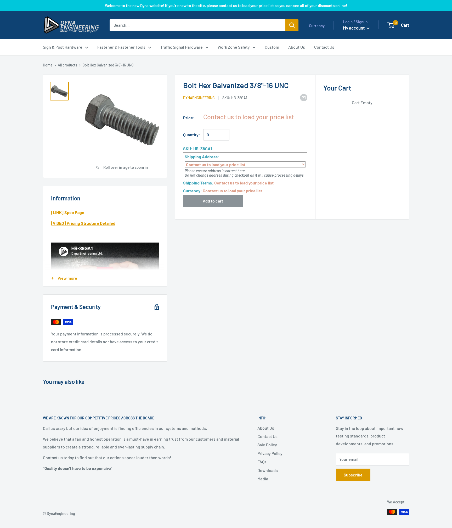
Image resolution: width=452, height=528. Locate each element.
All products (67, 65)
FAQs (262, 461)
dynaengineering (199, 98)
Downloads (267, 470)
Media (262, 478)
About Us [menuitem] (296, 46)
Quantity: (191, 134)
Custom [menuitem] (272, 46)
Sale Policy (267, 444)
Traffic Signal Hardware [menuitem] (181, 46)
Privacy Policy (269, 453)
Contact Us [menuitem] (324, 46)
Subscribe (353, 474)
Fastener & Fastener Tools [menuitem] (121, 46)
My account (354, 27)
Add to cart (213, 200)
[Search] (291, 25)
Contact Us (267, 436)
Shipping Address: (202, 156)
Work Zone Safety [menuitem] (234, 46)
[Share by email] (303, 97)
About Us (265, 427)
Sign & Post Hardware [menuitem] (62, 46)
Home (48, 65)
